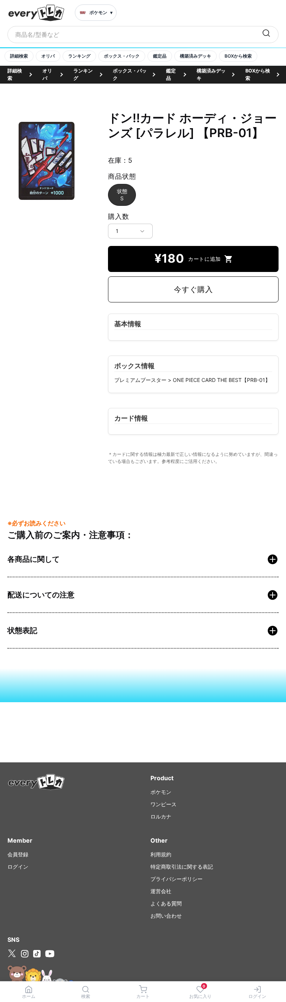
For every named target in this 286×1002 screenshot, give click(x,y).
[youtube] (49, 953)
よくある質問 (166, 903)
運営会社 (160, 891)
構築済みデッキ (195, 56)
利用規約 (160, 854)
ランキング (79, 56)
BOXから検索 (238, 56)
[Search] (266, 34)
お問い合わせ (166, 915)
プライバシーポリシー (176, 879)
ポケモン (160, 792)
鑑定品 (159, 56)
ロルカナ (160, 816)
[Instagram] (25, 953)
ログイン (17, 866)
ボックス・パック (122, 56)
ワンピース (163, 804)
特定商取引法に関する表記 (181, 866)
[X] (11, 953)
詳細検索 (19, 56)
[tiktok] (37, 953)
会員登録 (17, 854)
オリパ (48, 56)
